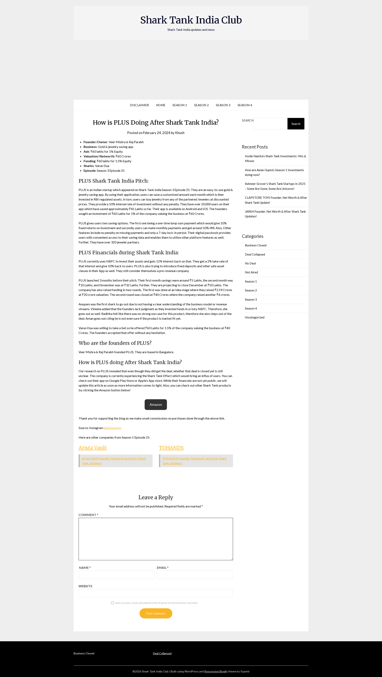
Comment (88, 515)
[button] (156, 404)
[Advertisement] (191, 69)
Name (85, 567)
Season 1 (179, 105)
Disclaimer (139, 105)
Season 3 (223, 105)
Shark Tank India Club (191, 20)
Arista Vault (93, 448)
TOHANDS (171, 448)
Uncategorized (254, 317)
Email (163, 567)
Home (161, 105)
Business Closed (255, 245)
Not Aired (251, 272)
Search (247, 120)
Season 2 (201, 105)
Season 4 (245, 105)
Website (85, 586)
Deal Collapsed (255, 254)
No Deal (250, 263)
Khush (179, 133)
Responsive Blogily (216, 671)
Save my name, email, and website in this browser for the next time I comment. (156, 602)
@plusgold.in (112, 428)
